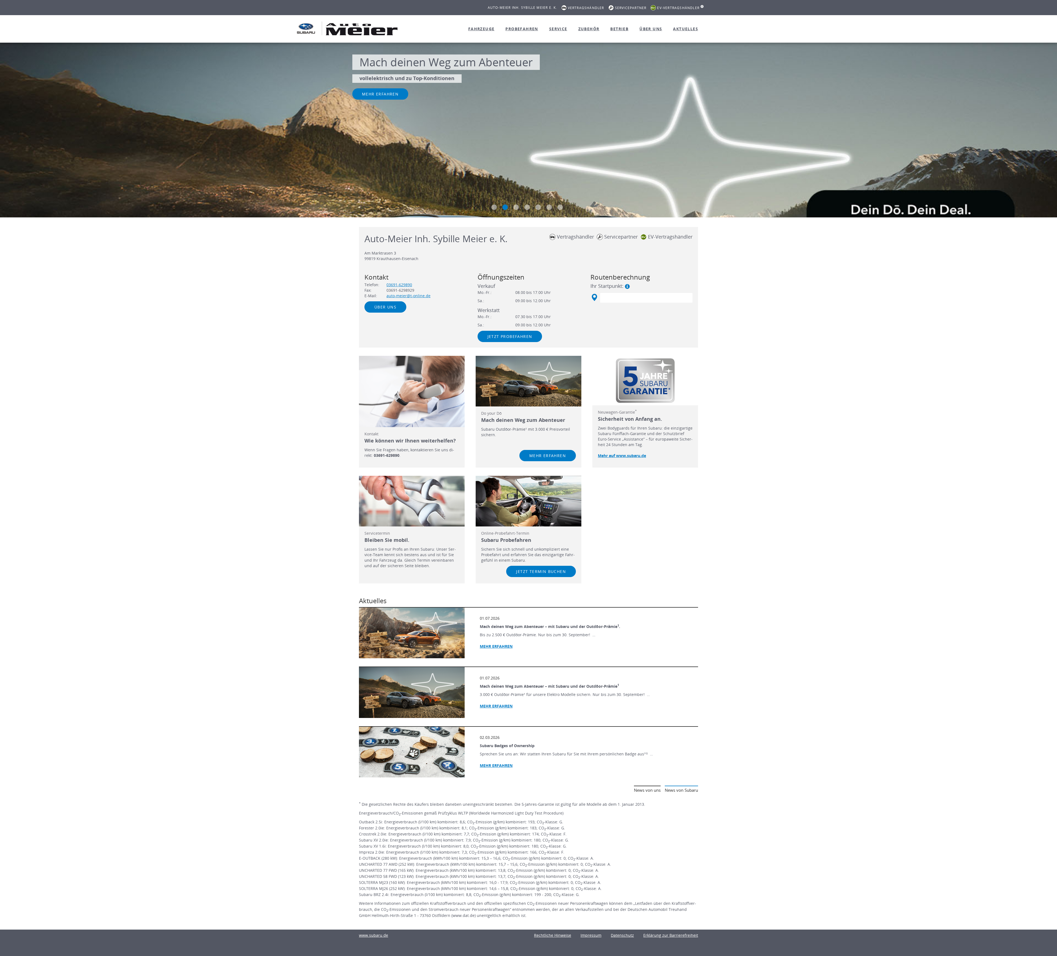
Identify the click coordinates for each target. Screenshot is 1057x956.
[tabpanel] (528, 131)
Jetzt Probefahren (509, 336)
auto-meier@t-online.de (408, 295)
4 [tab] (527, 207)
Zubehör (589, 28)
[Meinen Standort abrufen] (594, 297)
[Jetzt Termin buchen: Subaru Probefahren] (528, 501)
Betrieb (619, 28)
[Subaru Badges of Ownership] (412, 752)
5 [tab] (538, 207)
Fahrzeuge (481, 28)
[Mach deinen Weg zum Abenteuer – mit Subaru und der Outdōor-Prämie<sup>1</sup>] (412, 692)
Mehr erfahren (380, 94)
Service (558, 28)
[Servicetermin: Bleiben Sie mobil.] (412, 501)
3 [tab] (516, 207)
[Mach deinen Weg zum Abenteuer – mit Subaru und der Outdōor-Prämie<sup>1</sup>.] (412, 633)
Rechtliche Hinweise (552, 935)
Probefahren (521, 28)
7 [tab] (560, 207)
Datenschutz (622, 935)
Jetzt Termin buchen (541, 571)
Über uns (650, 28)
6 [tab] (549, 207)
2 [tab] (505, 207)
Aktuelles (685, 28)
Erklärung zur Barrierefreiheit (670, 935)
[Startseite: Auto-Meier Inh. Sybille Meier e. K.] (306, 28)
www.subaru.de (373, 935)
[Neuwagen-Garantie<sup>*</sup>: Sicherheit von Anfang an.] (645, 380)
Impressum (591, 935)
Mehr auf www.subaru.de (622, 455)
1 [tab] (494, 207)
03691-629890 (399, 284)
